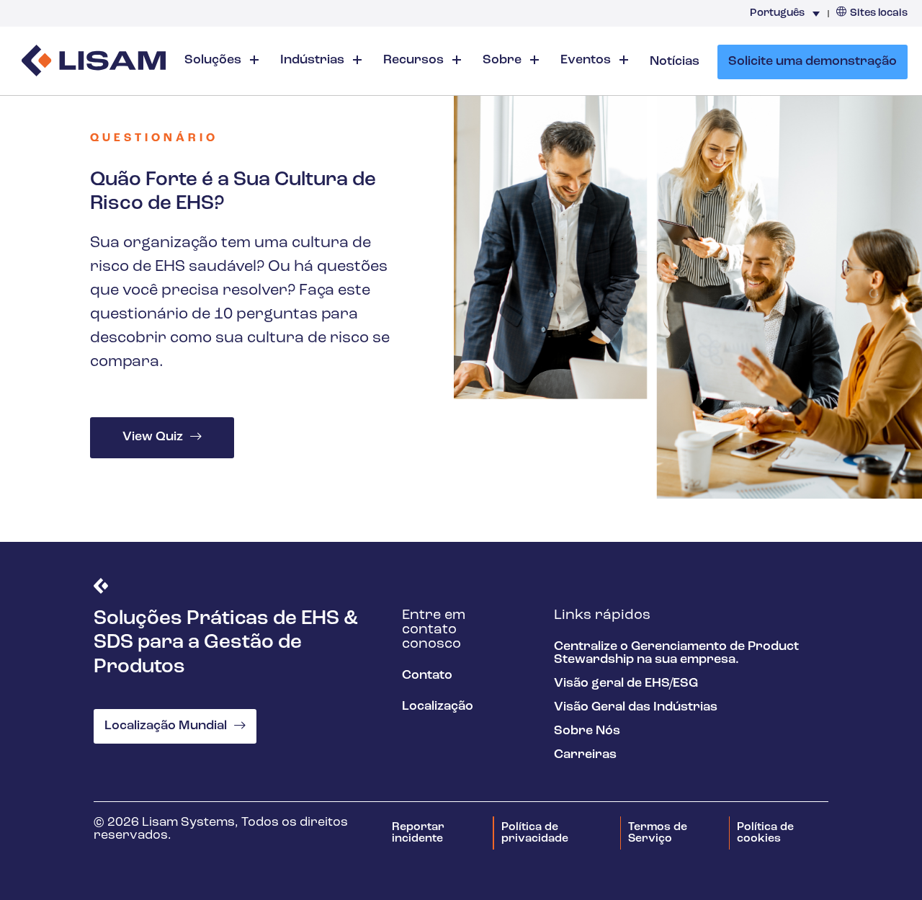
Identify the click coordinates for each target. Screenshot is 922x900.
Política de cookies (765, 833)
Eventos (587, 60)
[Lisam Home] (94, 62)
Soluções (214, 60)
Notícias (674, 61)
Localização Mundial (165, 726)
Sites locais (879, 13)
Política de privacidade (534, 833)
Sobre (503, 60)
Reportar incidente (418, 833)
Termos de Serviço (657, 833)
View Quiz (152, 437)
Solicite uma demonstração (812, 61)
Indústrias (313, 60)
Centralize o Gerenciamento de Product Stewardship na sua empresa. (676, 654)
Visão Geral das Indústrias (635, 707)
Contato (427, 675)
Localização (437, 706)
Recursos (415, 60)
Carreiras (585, 755)
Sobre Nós (587, 731)
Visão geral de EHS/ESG (626, 683)
